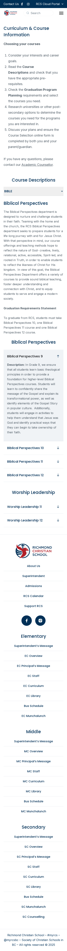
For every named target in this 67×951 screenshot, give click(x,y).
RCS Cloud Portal (48, 4)
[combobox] (38, 13)
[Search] (28, 13)
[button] (61, 13)
